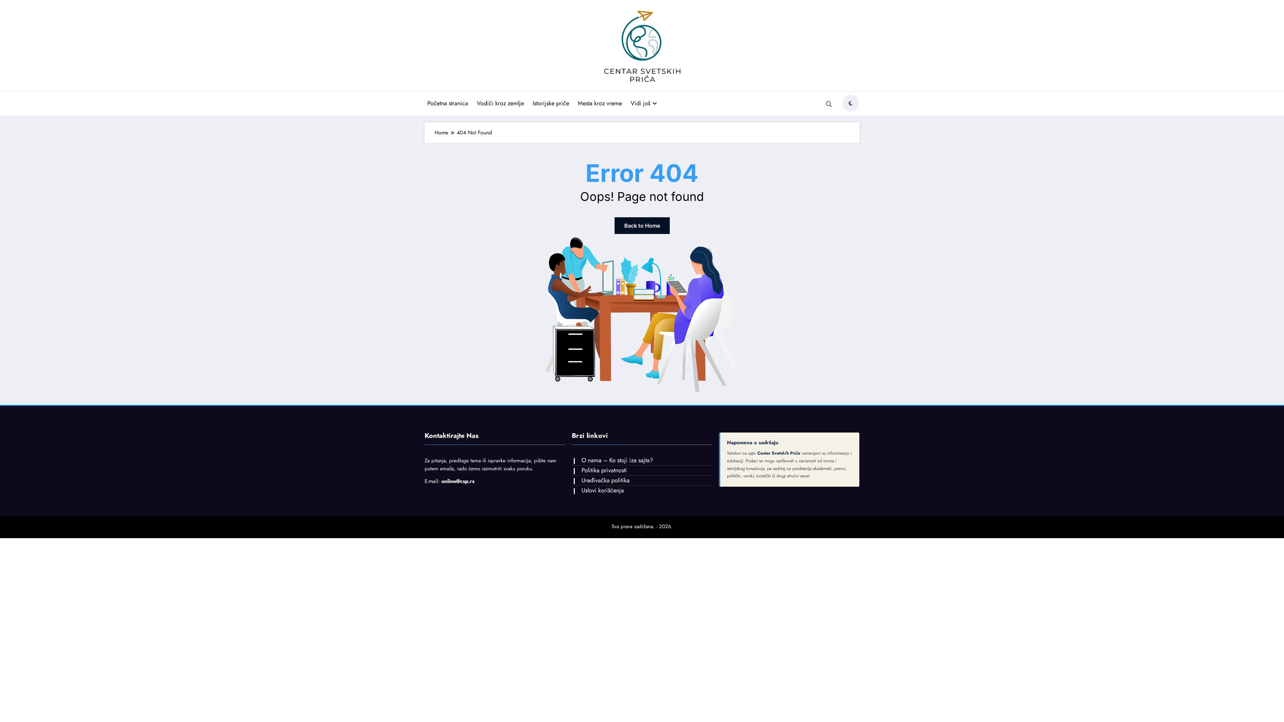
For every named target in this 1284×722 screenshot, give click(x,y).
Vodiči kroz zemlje (500, 103)
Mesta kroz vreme (600, 103)
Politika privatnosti (604, 470)
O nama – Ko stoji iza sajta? (617, 460)
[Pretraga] (829, 104)
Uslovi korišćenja (602, 490)
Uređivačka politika (605, 480)
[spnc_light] (850, 103)
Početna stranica (447, 103)
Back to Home (642, 225)
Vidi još (640, 103)
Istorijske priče (551, 103)
